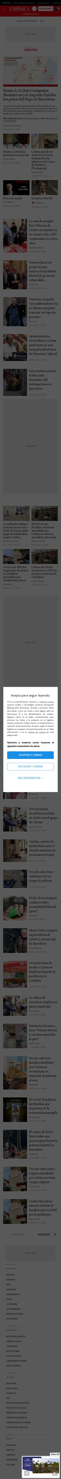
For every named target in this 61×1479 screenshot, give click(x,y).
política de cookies (37, 732)
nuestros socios (47, 701)
